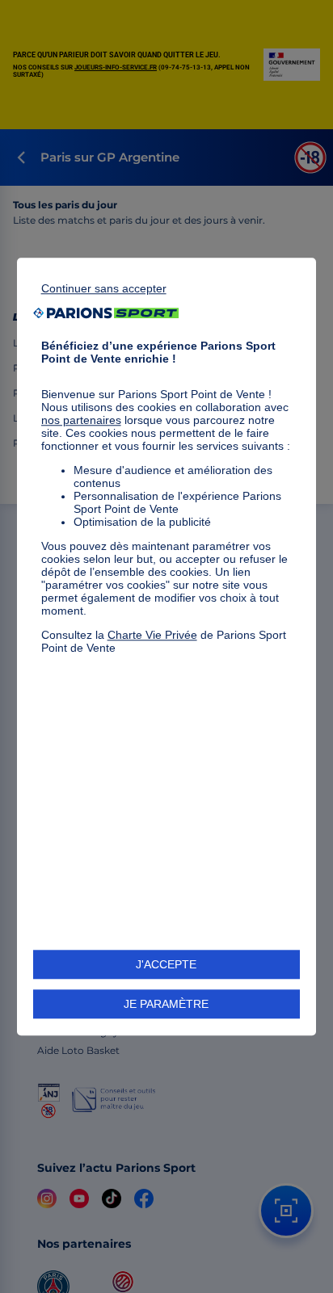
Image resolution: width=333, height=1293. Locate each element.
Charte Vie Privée (152, 634)
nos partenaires (81, 420)
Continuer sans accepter (103, 288)
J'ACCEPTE (166, 964)
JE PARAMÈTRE (166, 1003)
